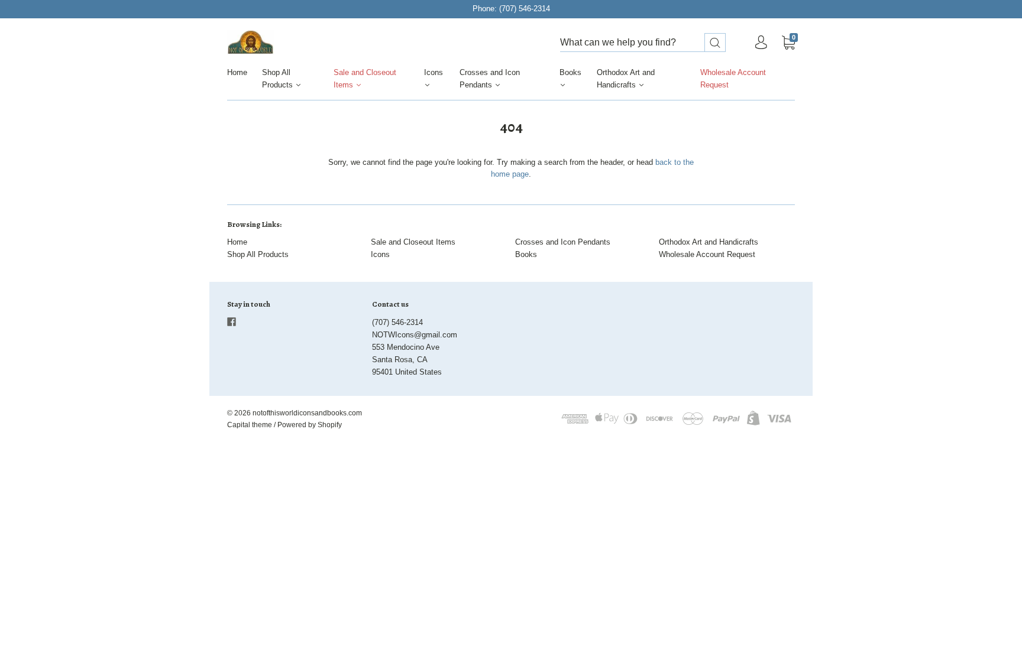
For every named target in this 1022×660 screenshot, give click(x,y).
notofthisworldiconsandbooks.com (307, 413)
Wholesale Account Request (733, 78)
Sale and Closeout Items (365, 78)
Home (237, 72)
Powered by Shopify (309, 425)
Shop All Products (278, 78)
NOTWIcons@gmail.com (414, 334)
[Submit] (715, 43)
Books (570, 72)
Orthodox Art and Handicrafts (626, 78)
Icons (433, 72)
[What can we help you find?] (643, 42)
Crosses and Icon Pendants (490, 78)
